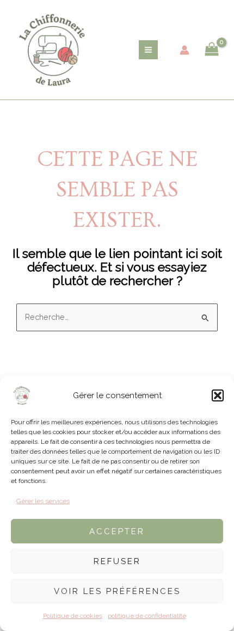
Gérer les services (43, 501)
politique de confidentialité (147, 616)
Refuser (117, 561)
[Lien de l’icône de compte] (184, 50)
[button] (217, 395)
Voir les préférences (117, 591)
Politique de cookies (72, 616)
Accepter (117, 531)
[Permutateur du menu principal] (148, 49)
